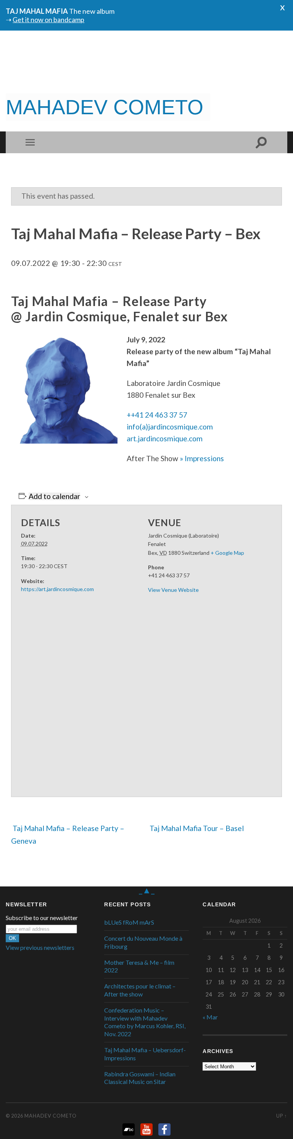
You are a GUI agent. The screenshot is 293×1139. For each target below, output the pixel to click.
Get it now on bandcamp (48, 19)
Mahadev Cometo (50, 1116)
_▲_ (147, 890)
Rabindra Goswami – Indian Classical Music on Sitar (139, 1078)
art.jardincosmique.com (165, 438)
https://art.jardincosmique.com (57, 589)
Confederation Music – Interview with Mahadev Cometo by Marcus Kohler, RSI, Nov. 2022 (144, 1021)
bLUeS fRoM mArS (129, 922)
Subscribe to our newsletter (42, 918)
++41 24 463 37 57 (157, 414)
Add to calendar (54, 496)
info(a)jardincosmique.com (170, 426)
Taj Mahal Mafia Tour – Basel (197, 828)
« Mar (210, 1017)
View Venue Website (173, 590)
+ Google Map (227, 552)
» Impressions (202, 458)
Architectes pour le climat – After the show (139, 990)
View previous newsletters (40, 947)
